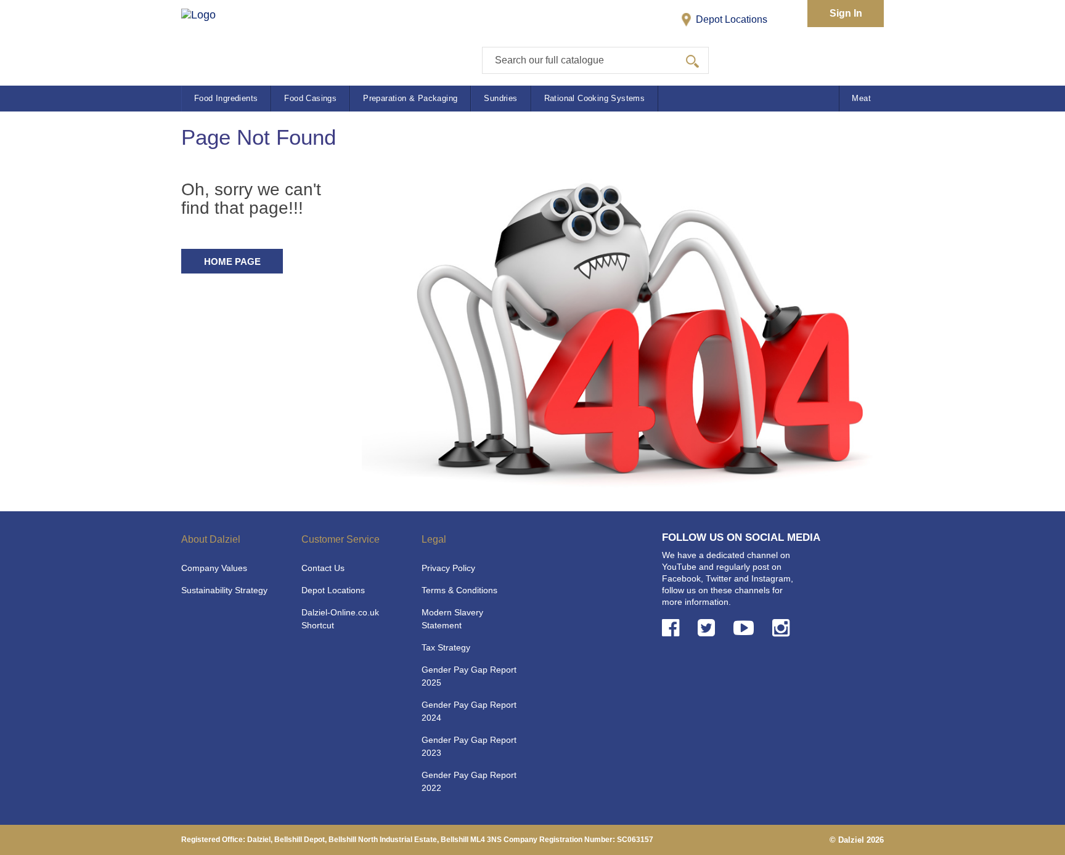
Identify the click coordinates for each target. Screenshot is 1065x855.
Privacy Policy (448, 568)
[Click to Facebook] (673, 628)
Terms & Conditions (459, 590)
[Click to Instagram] (783, 628)
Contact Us (323, 568)
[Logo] (211, 37)
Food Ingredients (226, 98)
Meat (861, 98)
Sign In (846, 13)
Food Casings (310, 98)
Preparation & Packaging (410, 98)
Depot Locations (730, 19)
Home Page (232, 261)
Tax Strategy (446, 647)
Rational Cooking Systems (594, 98)
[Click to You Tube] (746, 628)
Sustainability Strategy (224, 590)
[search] (692, 60)
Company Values (214, 568)
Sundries (500, 98)
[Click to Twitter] (709, 628)
